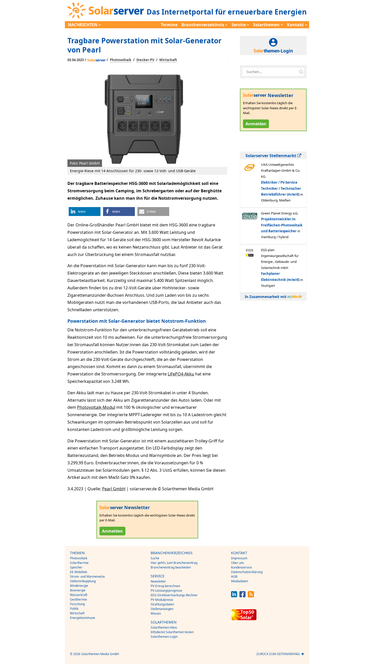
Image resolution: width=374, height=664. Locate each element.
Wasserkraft (78, 595)
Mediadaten (239, 581)
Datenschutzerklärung (247, 572)
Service (239, 25)
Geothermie (78, 599)
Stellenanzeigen (162, 609)
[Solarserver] (105, 11)
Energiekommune (82, 618)
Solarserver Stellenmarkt (271, 155)
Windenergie (79, 586)
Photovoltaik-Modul (96, 407)
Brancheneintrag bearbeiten (171, 567)
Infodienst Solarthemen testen (172, 632)
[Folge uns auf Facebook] (242, 595)
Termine (169, 25)
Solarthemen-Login (164, 636)
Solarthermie (79, 563)
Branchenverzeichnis (202, 25)
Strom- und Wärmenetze (87, 576)
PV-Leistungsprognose (166, 590)
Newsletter (158, 581)
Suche (155, 558)
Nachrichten (82, 25)
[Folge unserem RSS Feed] (251, 595)
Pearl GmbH (113, 489)
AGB (234, 576)
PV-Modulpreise (162, 600)
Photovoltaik (120, 60)
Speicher (76, 567)
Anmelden (112, 531)
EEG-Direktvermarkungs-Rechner (174, 595)
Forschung (77, 604)
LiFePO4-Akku (181, 374)
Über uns (237, 563)
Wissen (156, 613)
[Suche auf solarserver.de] (301, 72)
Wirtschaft (168, 60)
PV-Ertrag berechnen (165, 586)
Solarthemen (266, 25)
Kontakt (295, 25)
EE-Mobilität (78, 572)
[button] (84, 211)
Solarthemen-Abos (164, 627)
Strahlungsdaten (162, 604)
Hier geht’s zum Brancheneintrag (174, 563)
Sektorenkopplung (83, 581)
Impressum (239, 558)
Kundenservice (241, 567)
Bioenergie (77, 590)
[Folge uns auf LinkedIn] (234, 595)
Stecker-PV (145, 60)
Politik (74, 608)
